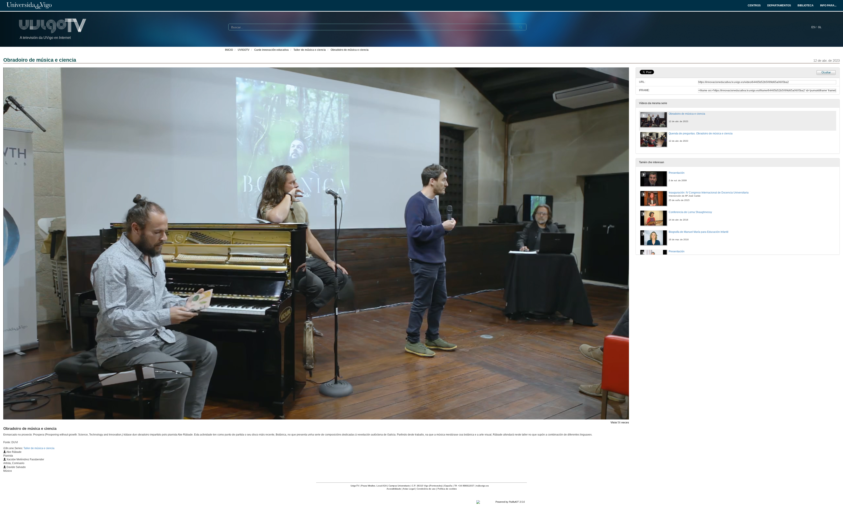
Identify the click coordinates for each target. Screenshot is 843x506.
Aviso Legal (409, 489)
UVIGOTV (243, 49)
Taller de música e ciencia (310, 49)
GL (819, 27)
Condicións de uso (426, 489)
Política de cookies (447, 489)
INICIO (229, 49)
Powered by (510, 502)
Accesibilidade (394, 489)
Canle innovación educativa (271, 49)
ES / (814, 27)
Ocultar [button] (826, 72)
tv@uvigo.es (482, 485)
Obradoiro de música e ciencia (350, 49)
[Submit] (521, 27)
